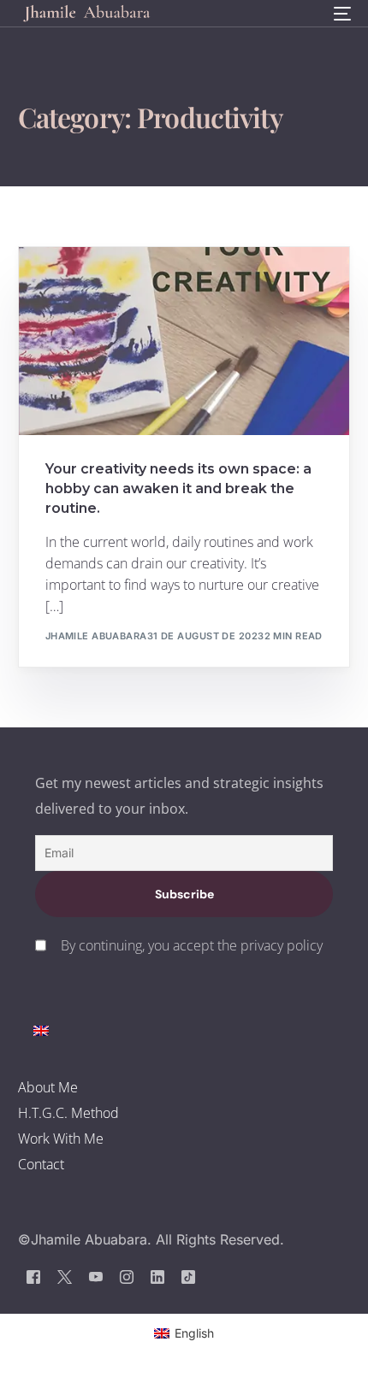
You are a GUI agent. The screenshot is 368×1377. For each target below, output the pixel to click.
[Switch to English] (41, 1029)
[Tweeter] (64, 1276)
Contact (41, 1164)
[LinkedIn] (157, 1276)
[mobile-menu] (340, 13)
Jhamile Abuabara (96, 636)
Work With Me (61, 1138)
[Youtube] (95, 1276)
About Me (48, 1087)
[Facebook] (33, 1276)
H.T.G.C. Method (68, 1112)
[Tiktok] (188, 1276)
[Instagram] (126, 1276)
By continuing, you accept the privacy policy (192, 945)
